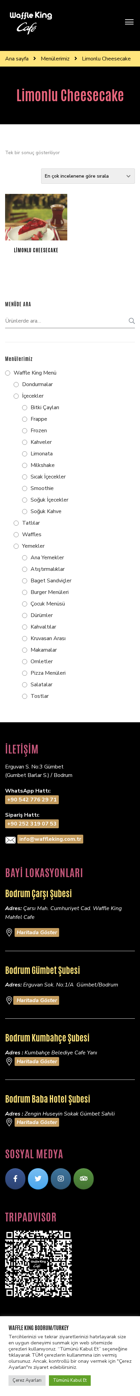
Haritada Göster (37, 932)
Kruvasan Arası (48, 638)
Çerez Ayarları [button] (27, 1380)
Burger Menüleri (50, 592)
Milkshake (43, 465)
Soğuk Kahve (46, 511)
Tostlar (40, 696)
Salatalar (41, 684)
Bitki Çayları (45, 407)
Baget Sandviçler (51, 580)
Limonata (42, 453)
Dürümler (42, 615)
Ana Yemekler (47, 557)
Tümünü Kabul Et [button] (70, 1380)
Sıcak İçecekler (48, 477)
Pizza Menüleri (48, 673)
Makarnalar (44, 650)
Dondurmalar (37, 384)
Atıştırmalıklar (48, 569)
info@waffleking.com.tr (50, 839)
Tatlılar (31, 523)
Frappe (39, 419)
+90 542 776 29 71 (32, 799)
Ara (130, 321)
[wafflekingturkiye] (15, 1179)
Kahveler (41, 442)
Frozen (39, 430)
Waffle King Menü (35, 373)
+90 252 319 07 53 (32, 824)
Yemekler (33, 546)
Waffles (31, 534)
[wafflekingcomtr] (38, 1179)
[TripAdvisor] (83, 1179)
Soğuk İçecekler (49, 500)
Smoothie (42, 488)
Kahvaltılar (43, 627)
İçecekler (32, 396)
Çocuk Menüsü (48, 604)
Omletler (42, 661)
